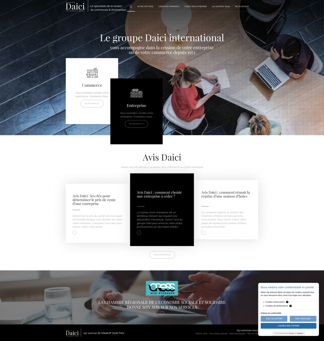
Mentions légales (238, 333)
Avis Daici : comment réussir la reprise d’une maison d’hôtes (225, 194)
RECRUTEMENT (242, 6)
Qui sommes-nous (247, 330)
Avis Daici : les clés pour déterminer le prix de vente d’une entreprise (94, 199)
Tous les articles (162, 255)
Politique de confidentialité (271, 313)
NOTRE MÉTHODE (145, 6)
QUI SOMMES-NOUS (221, 6)
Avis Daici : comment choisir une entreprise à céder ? (159, 194)
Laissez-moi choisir (288, 326)
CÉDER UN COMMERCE (168, 6)
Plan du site (252, 333)
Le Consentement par (288, 333)
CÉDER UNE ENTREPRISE (195, 6)
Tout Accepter (274, 319)
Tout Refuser (303, 319)
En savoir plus (92, 103)
